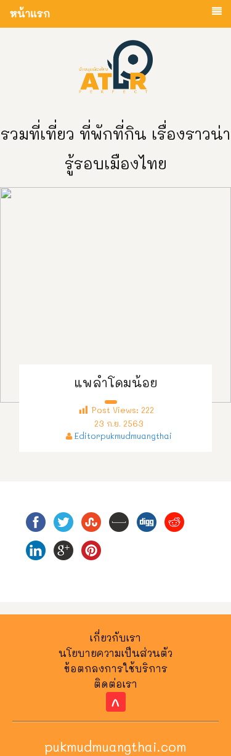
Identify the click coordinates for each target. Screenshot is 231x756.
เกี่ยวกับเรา (115, 637)
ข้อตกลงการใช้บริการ (116, 668)
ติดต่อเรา (115, 683)
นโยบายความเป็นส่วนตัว (115, 652)
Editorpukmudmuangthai (123, 435)
